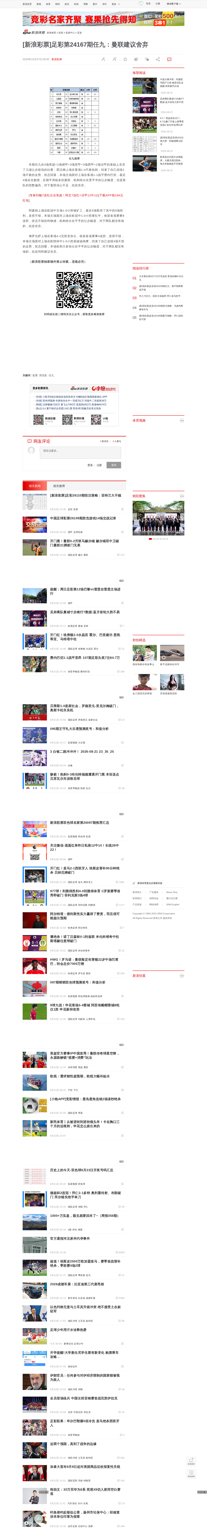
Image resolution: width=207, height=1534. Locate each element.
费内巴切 (85, 671)
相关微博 (59, 486)
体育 (48, 4)
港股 (80, 1229)
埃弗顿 (81, 648)
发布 (113, 465)
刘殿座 (81, 1019)
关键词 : (28, 375)
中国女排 (78, 1412)
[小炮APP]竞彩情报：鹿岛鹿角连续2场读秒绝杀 (85, 1099)
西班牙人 (88, 882)
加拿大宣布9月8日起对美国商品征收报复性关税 (85, 1466)
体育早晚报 (74, 671)
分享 (157, 59)
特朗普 (87, 1480)
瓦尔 (88, 788)
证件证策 (72, 1526)
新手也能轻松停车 (170, 664)
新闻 (39, 4)
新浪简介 (137, 892)
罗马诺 (81, 973)
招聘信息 (153, 898)
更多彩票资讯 (40, 388)
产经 (70, 1090)
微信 (146, 59)
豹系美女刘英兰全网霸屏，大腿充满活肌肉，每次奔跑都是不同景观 (171, 160)
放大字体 (114, 59)
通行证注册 (172, 898)
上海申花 (90, 1019)
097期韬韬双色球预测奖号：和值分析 (77, 982)
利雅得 (91, 905)
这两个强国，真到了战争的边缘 (73, 1444)
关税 (80, 1480)
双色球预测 (84, 996)
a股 (70, 1229)
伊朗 (80, 1389)
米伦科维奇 (84, 950)
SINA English (172, 904)
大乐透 (81, 742)
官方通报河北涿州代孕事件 (70, 1238)
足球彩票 (78, 532)
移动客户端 (172, 3)
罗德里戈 (82, 720)
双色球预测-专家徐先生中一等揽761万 (63, 400)
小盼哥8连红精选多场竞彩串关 (59, 396)
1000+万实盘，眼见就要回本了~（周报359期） (85, 1215)
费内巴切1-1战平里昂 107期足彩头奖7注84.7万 (85, 657)
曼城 (80, 626)
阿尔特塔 (82, 927)
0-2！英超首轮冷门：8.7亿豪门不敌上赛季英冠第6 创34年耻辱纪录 (172, 121)
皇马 (80, 882)
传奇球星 (72, 1067)
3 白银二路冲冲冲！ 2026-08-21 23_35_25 (82, 751)
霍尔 (96, 648)
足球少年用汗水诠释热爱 (68, 1330)
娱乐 (67, 4)
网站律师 (153, 904)
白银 (70, 765)
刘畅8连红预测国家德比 (89, 396)
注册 (158, 3)
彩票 (61, 32)
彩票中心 (70, 32)
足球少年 (78, 1343)
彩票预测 (72, 742)
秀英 (80, 1113)
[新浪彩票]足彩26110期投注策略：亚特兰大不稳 (85, 495)
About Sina (171, 892)
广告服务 (153, 892)
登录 (90, 465)
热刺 (82, 788)
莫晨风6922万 (83, 404)
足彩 (70, 509)
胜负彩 (43, 375)
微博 (136, 59)
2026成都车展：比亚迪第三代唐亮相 (77, 1284)
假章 (90, 1526)
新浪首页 (27, 4)
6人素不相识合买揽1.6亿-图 (57, 408)
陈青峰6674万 (99, 404)
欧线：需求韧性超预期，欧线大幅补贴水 (80, 1076)
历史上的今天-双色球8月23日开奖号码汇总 (81, 1170)
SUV (80, 1503)
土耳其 (81, 1321)
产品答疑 (137, 904)
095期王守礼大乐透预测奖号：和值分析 (79, 729)
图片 (95, 4)
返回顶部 (191, 1486)
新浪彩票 (57, 59)
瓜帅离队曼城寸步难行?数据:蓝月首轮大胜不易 (85, 612)
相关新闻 (35, 486)
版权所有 (167, 918)
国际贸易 (72, 1480)
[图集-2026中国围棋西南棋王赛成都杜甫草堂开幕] (158, 518)
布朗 (80, 1206)
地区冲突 (72, 1321)
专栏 (104, 4)
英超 (80, 1067)
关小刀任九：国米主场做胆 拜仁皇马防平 (159, 296)
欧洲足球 (72, 626)
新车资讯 (72, 1298)
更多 (114, 4)
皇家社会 (93, 720)
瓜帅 (86, 626)
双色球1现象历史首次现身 (87, 408)
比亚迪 (81, 1298)
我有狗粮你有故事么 (143, 664)
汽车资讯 (72, 1503)
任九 (51, 375)
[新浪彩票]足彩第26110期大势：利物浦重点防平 (171, 141)
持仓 (74, 1229)
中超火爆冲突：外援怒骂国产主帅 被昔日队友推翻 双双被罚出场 (171, 82)
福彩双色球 (96, 996)
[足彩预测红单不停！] (103, 18)
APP (104, 396)
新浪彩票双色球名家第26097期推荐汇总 (79, 822)
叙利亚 (89, 1321)
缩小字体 (103, 59)
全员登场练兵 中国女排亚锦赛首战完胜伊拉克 (84, 1398)
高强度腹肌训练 (168, 693)
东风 (85, 1503)
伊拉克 (87, 1412)
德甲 (70, 532)
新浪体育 (51, 32)
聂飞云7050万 (68, 404)
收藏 (125, 59)
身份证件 (72, 1366)
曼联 (86, 555)
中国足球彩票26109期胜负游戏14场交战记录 (83, 518)
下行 (75, 1090)
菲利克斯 (82, 905)
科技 (76, 4)
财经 (57, 4)
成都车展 (90, 1298)
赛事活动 (68, 1343)
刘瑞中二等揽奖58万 (95, 400)
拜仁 (86, 1206)
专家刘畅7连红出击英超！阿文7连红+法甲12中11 (63, 195)
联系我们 (137, 898)
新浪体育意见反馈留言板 (149, 883)
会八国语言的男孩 (142, 693)
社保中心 (82, 1526)
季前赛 (81, 1275)
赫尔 (80, 555)
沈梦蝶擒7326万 (51, 404)
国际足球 (72, 555)
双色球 (81, 836)
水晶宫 (89, 648)
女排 (70, 1412)
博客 (85, 4)
